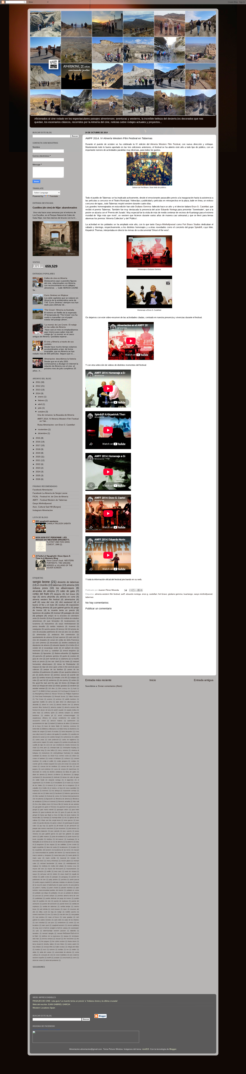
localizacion (64, 847)
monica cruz (71, 866)
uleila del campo (46, 952)
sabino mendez (45, 920)
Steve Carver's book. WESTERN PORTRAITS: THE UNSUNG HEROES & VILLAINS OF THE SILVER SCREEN (60, 564)
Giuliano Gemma (143, 206)
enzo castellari (71, 788)
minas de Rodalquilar (66, 664)
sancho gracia (49, 629)
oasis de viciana (70, 871)
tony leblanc (37, 947)
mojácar (35, 866)
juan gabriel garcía (48, 834)
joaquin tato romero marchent (43, 828)
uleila (34, 952)
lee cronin (72, 844)
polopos (39, 616)
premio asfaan (49, 895)
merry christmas (52, 861)
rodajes (73, 678)
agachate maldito (39, 702)
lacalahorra (69, 842)
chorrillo (43, 618)
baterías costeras (69, 726)
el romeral (49, 785)
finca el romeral (49, 801)
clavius (44, 756)
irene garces (68, 820)
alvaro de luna (46, 710)
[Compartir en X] (136, 590)
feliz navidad (39, 796)
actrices (59, 699)
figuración (49, 799)
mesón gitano (66, 861)
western (73, 686)
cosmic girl (36, 764)
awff (123, 594)
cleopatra (43, 640)
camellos (65, 734)
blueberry (73, 729)
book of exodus (53, 731)
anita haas (36, 713)
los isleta (65, 662)
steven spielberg (73, 925)
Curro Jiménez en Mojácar (56, 295)
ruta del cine (64, 914)
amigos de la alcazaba (57, 616)
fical (50, 618)
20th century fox (64, 688)
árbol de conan (38, 960)
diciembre (42, 433)
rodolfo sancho (70, 912)
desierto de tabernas (68, 582)
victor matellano (61, 955)
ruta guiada (75, 914)
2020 (38, 457)
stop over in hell (41, 928)
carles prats (39, 739)
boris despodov (67, 731)
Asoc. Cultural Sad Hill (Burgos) (47, 507)
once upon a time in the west (60, 667)
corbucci (67, 758)
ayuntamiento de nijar (40, 723)
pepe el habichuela (49, 885)
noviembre (43, 429)
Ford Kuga (64, 691)
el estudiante (57, 782)
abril (40, 404)
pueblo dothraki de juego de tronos (58, 898)
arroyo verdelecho (59, 718)
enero (41, 397)
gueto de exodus (69, 656)
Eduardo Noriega (169, 209)
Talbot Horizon (74, 696)
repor (65, 909)
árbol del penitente (52, 960)
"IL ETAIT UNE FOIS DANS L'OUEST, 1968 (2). (58, 543)
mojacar (36, 667)
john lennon (72, 828)
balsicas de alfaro (64, 723)
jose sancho (67, 831)
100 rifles (51, 688)
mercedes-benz (38, 861)
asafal (73, 718)
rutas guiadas (67, 917)
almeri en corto (47, 704)
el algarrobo (69, 780)
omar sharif (64, 874)
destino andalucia (56, 772)
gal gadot (38, 807)
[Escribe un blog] (133, 590)
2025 (38, 475)
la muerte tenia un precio (61, 610)
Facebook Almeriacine (43, 490)
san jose (51, 922)
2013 (38, 390)
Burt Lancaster (52, 691)
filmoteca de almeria (63, 799)
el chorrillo (42, 585)
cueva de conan (62, 764)
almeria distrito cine (63, 704)
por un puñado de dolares (70, 893)
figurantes (47, 653)
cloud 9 (53, 756)
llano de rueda (52, 847)
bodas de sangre (39, 731)
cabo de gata (67, 591)
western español (38, 957)
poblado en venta (73, 890)
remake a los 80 (60, 678)
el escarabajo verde (50, 648)
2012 (38, 386)
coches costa (64, 756)
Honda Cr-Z (75, 691)
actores (49, 699)
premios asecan (60, 675)
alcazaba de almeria (44, 591)
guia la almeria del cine (49, 812)
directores (67, 774)
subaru (65, 928)
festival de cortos (53, 796)
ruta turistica (39, 917)
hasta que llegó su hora (48, 815)
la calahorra (63, 659)
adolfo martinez (70, 699)
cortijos (73, 761)
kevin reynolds (38, 839)
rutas (34, 680)
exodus (62, 605)
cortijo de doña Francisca (69, 640)
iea (65, 817)
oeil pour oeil (44, 874)
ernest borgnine (69, 651)
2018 (38, 449)
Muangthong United (42, 694)
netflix (49, 871)
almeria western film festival (107, 594)
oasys (35, 874)
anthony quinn (49, 713)
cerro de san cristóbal (54, 745)
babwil (52, 723)
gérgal (35, 815)
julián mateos (44, 836)
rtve (49, 914)
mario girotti (72, 855)
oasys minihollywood (203, 594)
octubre (41, 412)
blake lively (63, 729)
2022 (38, 464)
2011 (38, 382)
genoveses (72, 807)
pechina (63, 879)
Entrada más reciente (98, 680)
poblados (54, 893)
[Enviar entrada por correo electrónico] (125, 590)
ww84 (49, 957)
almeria (70, 585)
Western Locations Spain (44, 1008)
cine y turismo (63, 750)
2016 (38, 442)
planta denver (44, 675)
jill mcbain (60, 826)
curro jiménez (46, 769)
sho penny (64, 680)
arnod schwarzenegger (66, 715)
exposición (74, 605)
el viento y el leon (56, 788)
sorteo (73, 680)
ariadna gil (48, 715)
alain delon (59, 702)
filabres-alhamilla (61, 653)
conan (52, 640)
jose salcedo (55, 831)
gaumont (62, 807)
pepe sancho (63, 885)
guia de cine (38, 659)
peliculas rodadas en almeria (63, 882)
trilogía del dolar (46, 686)
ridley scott (43, 912)
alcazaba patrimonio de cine (50, 632)
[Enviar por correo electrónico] (130, 590)
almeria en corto (67, 597)
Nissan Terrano (57, 694)
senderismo (62, 922)
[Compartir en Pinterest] (141, 590)
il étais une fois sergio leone (51, 820)
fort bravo (162, 594)
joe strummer (60, 828)
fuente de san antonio (71, 804)
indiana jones (40, 588)
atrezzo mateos (56, 721)
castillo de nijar (38, 745)
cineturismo (46, 753)
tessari (58, 939)
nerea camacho (38, 871)
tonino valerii (71, 944)
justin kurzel (72, 836)
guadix (57, 618)
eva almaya (56, 790)
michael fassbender (47, 863)
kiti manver (60, 839)
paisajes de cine (71, 613)
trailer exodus (60, 947)
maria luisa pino (59, 855)
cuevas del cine (66, 766)
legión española (38, 847)
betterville (36, 729)
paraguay (64, 877)
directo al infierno (54, 774)
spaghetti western (58, 925)
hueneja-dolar (56, 817)
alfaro (76, 632)
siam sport (45, 925)
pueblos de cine (45, 901)
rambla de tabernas (50, 906)
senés (71, 922)
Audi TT (35, 691)
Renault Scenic (60, 696)
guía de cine (71, 812)
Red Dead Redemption (43, 696)
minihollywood (71, 863)
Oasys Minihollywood (42, 503)
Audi (74, 688)
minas (60, 863)
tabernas (89, 597)
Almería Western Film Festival (165, 144)
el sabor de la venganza (65, 785)
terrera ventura (47, 939)
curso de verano (60, 769)
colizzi (74, 756)
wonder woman (39, 688)
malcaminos (49, 624)
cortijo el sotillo (47, 761)
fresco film (57, 804)
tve (67, 949)
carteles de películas (69, 742)
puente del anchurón (49, 904)
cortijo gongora (62, 761)
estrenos (45, 790)
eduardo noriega (133, 594)
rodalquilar (37, 629)
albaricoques (71, 702)
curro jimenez (40, 643)
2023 (38, 468)
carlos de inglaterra (69, 739)
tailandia (73, 931)
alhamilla (35, 704)
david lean (72, 769)
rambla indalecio (57, 626)
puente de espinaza (61, 901)
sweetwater (75, 928)
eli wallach (66, 648)
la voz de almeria (56, 842)
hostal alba (36, 817)
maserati (63, 858)
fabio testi (49, 793)
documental (47, 777)
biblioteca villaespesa (49, 729)
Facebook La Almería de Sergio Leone (50, 493)
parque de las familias (53, 670)
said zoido (57, 920)
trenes (64, 683)
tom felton (60, 944)
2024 (38, 472)
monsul (57, 613)
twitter (74, 949)
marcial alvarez (70, 852)
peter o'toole (53, 887)
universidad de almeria (63, 952)
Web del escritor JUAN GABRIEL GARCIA (51, 1004)
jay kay (42, 826)
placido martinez (67, 887)
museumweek (71, 869)
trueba (37, 949)
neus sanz (58, 871)
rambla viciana (45, 678)
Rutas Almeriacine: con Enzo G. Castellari (56, 425)
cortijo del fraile (41, 594)
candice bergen (55, 737)
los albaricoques (65, 588)
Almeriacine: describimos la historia (60, 359)
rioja (52, 912)
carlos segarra (54, 742)
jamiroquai (68, 823)
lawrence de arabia (41, 613)
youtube (56, 957)
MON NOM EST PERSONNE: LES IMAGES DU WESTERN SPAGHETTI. (53, 538)
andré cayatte (58, 710)
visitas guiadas (61, 686)
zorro (74, 957)
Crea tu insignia (55, 1029)
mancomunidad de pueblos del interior (48, 852)
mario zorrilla (50, 858)
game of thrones (50, 807)
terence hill (63, 629)
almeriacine (70, 599)
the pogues (45, 941)
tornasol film (48, 947)
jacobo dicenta (44, 823)
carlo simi (72, 637)
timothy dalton (49, 944)
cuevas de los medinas (48, 766)
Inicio (152, 680)
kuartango (188, 594)
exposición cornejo (69, 790)
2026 (38, 479)
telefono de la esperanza (51, 936)
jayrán (51, 826)
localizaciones (69, 621)
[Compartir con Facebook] (138, 590)
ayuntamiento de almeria (42, 637)
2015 (38, 438)
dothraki (57, 777)
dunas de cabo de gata (70, 777)
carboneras (67, 737)
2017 (38, 445)
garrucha (38, 656)
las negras (51, 844)
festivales (36, 653)
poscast (38, 895)
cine (34, 640)
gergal (35, 809)
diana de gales (70, 772)
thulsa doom (72, 941)
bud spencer (60, 637)
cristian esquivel (48, 764)
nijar (34, 597)
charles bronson (70, 745)
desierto (57, 594)
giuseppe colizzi (62, 809)
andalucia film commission (63, 635)
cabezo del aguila (53, 734)
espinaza (36, 790)
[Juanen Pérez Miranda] (86, 1042)
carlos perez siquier (39, 742)
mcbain (73, 858)
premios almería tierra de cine (68, 895)
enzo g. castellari (149, 594)
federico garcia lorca (72, 793)
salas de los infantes (71, 920)
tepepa (66, 936)
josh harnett (50, 659)
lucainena (36, 624)
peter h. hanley (40, 887)
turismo (52, 949)
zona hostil (66, 957)
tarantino (36, 933)
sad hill (42, 680)
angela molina (71, 710)
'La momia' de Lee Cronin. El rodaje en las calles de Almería (60, 326)
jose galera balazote (40, 831)
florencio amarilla (64, 801)
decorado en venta (39, 772)
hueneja (46, 817)
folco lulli (76, 801)
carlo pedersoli (53, 739)
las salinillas (62, 844)
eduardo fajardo (59, 645)
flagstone (75, 653)
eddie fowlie (40, 780)
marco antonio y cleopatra (42, 855)
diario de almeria (39, 774)
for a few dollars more (43, 804)
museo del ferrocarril (55, 869)
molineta (44, 866)
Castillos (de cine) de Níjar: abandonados (55, 207)
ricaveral (72, 626)
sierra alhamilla (48, 597)
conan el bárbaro (54, 758)
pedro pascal (74, 879)
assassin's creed (39, 721)
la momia (45, 842)
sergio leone (41, 582)
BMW (43, 691)
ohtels (55, 874)
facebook (58, 793)
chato (34, 747)
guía (62, 812)
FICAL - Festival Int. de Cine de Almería (50, 497)
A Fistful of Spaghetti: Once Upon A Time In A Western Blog (53, 557)
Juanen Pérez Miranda (40, 1029)
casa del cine (47, 602)
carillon (76, 737)
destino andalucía (69, 643)
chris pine (43, 747)
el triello (44, 788)
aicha (50, 702)
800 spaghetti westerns (47, 521)
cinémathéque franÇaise (61, 753)
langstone (40, 844)
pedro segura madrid (42, 882)
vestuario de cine (47, 955)
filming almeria (42, 608)
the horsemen (68, 939)
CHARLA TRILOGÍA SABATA (59, 523)
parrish (73, 877)
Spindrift (198, 227)
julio (40, 408)
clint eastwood (65, 602)
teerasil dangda (48, 933)
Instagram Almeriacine (43, 510)
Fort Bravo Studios (191, 224)
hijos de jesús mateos (68, 815)
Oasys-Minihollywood (165, 224)
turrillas (60, 949)
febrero (41, 400)
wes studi (73, 955)
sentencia (52, 680)
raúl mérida (44, 909)
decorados (54, 643)
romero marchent (39, 914)
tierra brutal (37, 944)
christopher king (38, 750)
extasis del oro (38, 793)
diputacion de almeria (41, 645)
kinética (49, 839)
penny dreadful (39, 626)
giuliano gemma (175, 594)
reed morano (55, 909)
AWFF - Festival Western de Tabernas (50, 500)
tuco (44, 949)
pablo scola (45, 877)
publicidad (38, 898)
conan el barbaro (39, 758)
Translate (54, 196)
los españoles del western (42, 850)
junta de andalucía (58, 836)
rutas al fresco (53, 917)
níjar (44, 667)
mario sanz (37, 858)
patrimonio (46, 672)
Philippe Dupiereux (72, 694)
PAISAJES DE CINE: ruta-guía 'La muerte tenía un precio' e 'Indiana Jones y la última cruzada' (75, 1001)
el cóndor (47, 782)
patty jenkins (53, 879)
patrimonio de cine (39, 879)
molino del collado (57, 866)
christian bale (55, 747)
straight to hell (55, 928)
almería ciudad (56, 707)
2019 (38, 453)
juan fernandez (53, 621)
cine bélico (51, 750)
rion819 (145, 1049)
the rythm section (58, 941)
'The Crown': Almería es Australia (59, 310)
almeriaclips (41, 635)
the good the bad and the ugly (45, 683)
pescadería (75, 885)
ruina (55, 914)
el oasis (68, 782)
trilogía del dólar (73, 947)
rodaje (59, 912)
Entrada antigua (203, 680)
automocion (71, 721)
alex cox (68, 632)
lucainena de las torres (62, 850)
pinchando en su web (131, 579)
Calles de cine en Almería (55, 278)
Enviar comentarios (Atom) (110, 686)
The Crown (39, 699)
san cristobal (39, 922)
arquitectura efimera (40, 718)
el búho (71, 645)
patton (56, 672)
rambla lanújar (65, 906)
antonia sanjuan (64, 713)
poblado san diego (41, 893)
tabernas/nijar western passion (54, 931)
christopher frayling (69, 747)
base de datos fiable (52, 726)
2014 (38, 393)
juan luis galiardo (65, 834)
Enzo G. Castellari (200, 206)
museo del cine (38, 869)
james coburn (57, 823)
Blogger (172, 1049)
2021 (38, 460)
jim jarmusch (71, 826)
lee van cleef (53, 662)
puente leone (64, 904)
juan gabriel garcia (61, 608)
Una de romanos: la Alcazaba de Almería (55, 415)
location (73, 847)
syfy (37, 931)
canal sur (43, 737)
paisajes (55, 877)
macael (76, 850)
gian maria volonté (46, 809)
